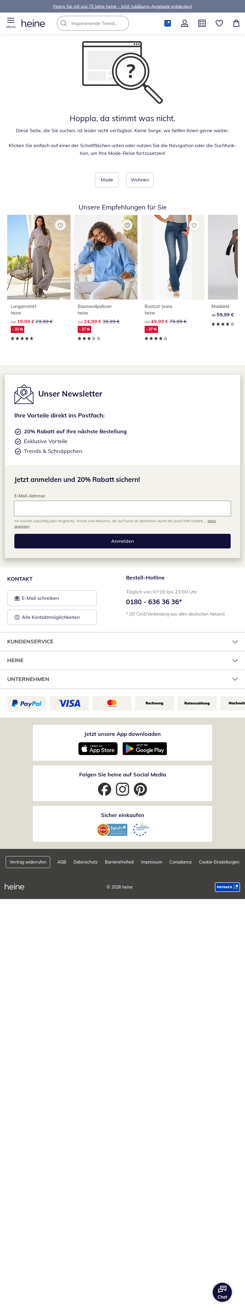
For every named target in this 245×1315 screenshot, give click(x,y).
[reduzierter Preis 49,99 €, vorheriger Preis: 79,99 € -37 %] (172, 257)
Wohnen (140, 180)
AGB (61, 862)
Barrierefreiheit (119, 862)
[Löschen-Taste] (122, 23)
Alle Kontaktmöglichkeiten (51, 617)
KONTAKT (20, 578)
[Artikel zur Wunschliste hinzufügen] (60, 225)
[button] (11, 23)
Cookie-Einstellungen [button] (219, 862)
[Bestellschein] (202, 23)
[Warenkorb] (236, 23)
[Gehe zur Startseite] (33, 23)
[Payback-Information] (227, 887)
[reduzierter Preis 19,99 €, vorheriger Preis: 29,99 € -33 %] (39, 257)
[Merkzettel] (219, 23)
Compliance (180, 862)
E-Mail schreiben (37, 600)
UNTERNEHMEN (28, 679)
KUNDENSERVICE (30, 641)
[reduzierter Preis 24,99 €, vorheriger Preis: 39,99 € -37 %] (105, 257)
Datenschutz (86, 862)
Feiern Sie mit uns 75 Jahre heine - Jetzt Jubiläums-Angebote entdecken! (122, 6)
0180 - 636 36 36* (154, 602)
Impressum (151, 862)
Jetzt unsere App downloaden (122, 733)
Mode (107, 180)
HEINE (15, 660)
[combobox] (102, 23)
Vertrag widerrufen (28, 862)
